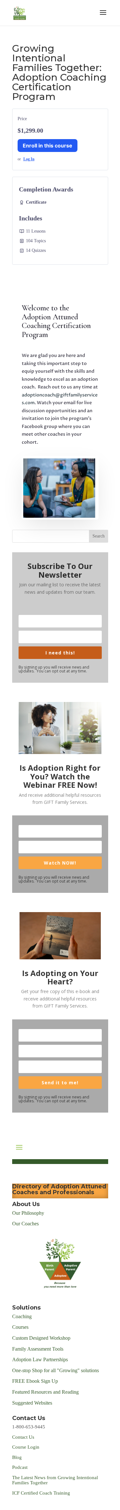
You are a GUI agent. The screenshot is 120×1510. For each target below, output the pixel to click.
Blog (17, 1457)
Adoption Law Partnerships (40, 1359)
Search (98, 536)
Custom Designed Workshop (41, 1338)
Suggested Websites (32, 1403)
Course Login (25, 1447)
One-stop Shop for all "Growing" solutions (55, 1370)
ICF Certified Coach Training (41, 1493)
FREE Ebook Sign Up (35, 1381)
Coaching (22, 1316)
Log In (29, 159)
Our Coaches (25, 1223)
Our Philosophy (28, 1213)
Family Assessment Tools (37, 1349)
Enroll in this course (47, 145)
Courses (21, 1327)
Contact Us (23, 1437)
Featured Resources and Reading (45, 1392)
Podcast (20, 1467)
